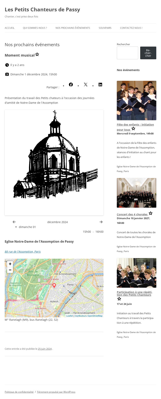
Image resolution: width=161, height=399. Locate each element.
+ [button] (10, 263)
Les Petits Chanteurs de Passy (42, 9)
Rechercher (123, 44)
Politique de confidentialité (19, 392)
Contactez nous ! (131, 28)
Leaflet (69, 315)
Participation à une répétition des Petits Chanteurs (134, 293)
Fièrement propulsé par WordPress (56, 392)
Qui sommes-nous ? (35, 28)
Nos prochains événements (73, 28)
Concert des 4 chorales (132, 214)
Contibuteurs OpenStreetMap (88, 315)
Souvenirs (105, 28)
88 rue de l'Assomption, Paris (23, 251)
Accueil (9, 28)
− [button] (10, 270)
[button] (71, 84)
